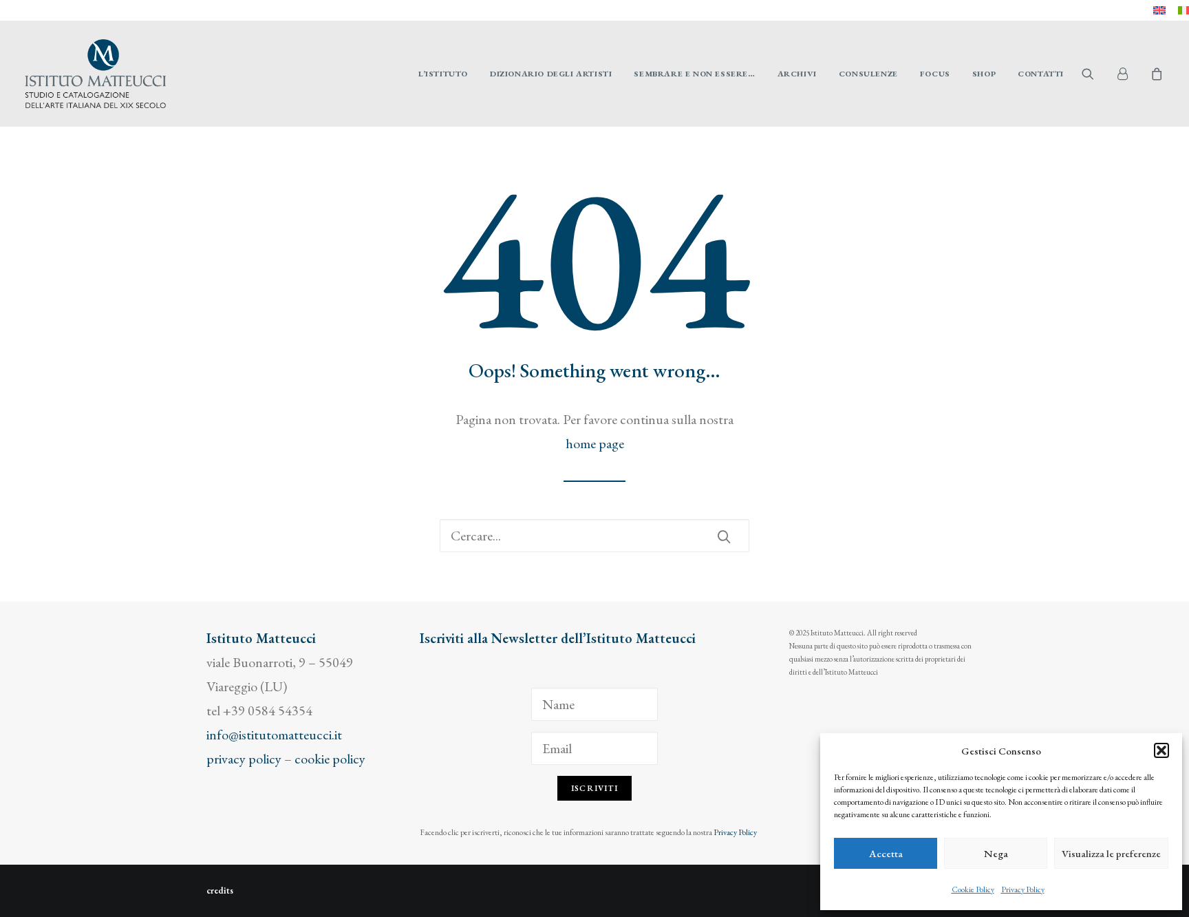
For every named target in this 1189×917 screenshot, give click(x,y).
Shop (984, 73)
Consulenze (868, 73)
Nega (996, 853)
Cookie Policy (973, 889)
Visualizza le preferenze (1111, 853)
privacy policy (243, 759)
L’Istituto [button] (443, 73)
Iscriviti (594, 788)
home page (595, 443)
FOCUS (935, 73)
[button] (1161, 750)
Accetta (886, 853)
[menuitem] (1159, 10)
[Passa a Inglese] (1159, 10)
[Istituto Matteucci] (95, 73)
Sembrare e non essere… (694, 73)
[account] (1128, 74)
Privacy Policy (1023, 889)
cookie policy (329, 759)
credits (219, 890)
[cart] (1155, 74)
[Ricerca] (594, 535)
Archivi (797, 73)
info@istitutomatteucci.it (274, 735)
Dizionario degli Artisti (551, 73)
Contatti (1041, 73)
